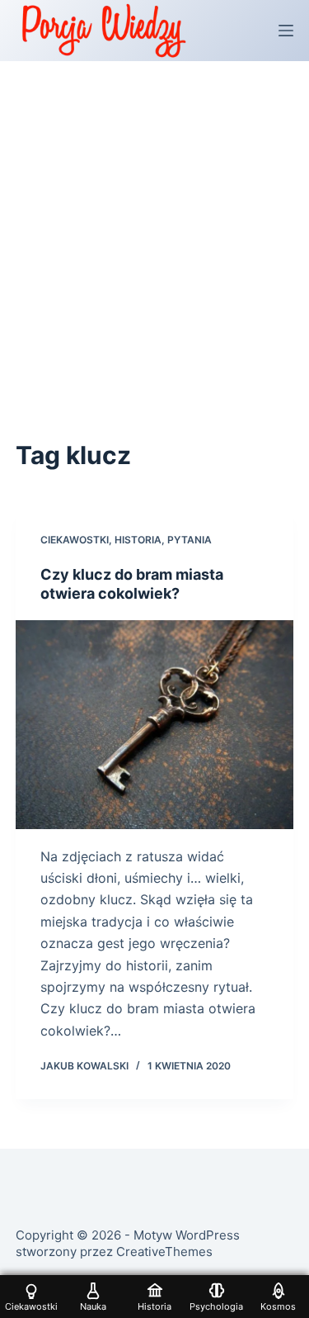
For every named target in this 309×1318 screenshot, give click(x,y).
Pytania (189, 539)
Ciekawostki (74, 539)
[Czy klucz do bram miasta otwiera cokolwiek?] (155, 724)
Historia (138, 539)
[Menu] (286, 30)
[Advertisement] (154, 224)
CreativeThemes (164, 1251)
